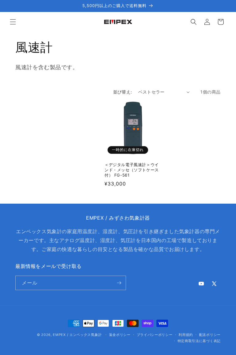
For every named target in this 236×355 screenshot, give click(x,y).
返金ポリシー (120, 335)
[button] (13, 22)
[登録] (119, 283)
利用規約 (186, 335)
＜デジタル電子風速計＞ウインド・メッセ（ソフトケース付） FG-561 (131, 170)
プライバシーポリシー (155, 335)
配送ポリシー (210, 335)
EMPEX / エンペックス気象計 (77, 335)
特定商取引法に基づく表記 (199, 341)
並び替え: (122, 91)
